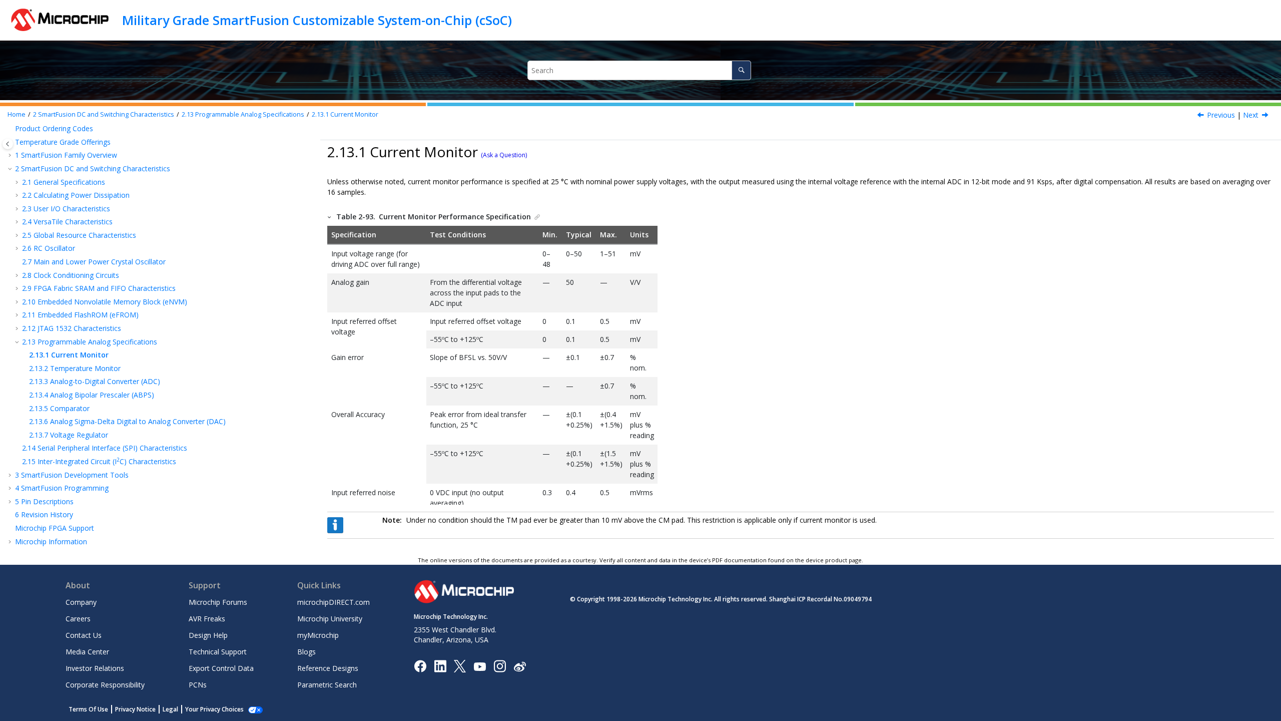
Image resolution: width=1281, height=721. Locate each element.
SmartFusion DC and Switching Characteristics (103, 114)
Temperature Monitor (75, 368)
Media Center (87, 651)
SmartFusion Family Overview (66, 155)
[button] (11, 155)
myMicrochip (318, 635)
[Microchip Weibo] (519, 666)
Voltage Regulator (68, 435)
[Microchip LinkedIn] (440, 665)
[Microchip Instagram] (499, 665)
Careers (78, 618)
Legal (170, 709)
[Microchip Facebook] (420, 665)
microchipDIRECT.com (333, 602)
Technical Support (218, 651)
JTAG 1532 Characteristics (71, 328)
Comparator (59, 408)
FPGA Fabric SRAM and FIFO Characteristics (99, 288)
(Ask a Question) (504, 155)
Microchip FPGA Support (54, 528)
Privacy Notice (135, 709)
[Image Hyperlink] (479, 666)
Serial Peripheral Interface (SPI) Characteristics (104, 448)
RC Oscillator (48, 248)
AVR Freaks (207, 618)
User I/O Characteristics (66, 208)
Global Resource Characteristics (79, 235)
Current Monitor (345, 114)
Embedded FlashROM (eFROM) (80, 314)
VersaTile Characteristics (67, 221)
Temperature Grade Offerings (63, 142)
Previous (1221, 115)
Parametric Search (327, 684)
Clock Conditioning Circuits (70, 275)
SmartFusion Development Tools (72, 475)
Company (81, 602)
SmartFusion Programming (62, 488)
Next (1250, 115)
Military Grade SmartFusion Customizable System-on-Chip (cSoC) (317, 20)
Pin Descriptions (44, 501)
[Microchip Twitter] (460, 665)
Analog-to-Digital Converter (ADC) (94, 381)
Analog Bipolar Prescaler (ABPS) (91, 395)
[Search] (741, 70)
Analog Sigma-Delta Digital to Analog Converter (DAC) (127, 421)
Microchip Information (51, 541)
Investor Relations (95, 668)
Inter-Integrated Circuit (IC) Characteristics (99, 461)
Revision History (44, 514)
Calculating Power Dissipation (76, 195)
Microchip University (329, 618)
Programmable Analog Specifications (243, 114)
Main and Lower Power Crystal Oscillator (94, 261)
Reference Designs (327, 668)
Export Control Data (221, 668)
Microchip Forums (218, 602)
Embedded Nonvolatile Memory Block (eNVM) (104, 301)
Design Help (208, 635)
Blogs (306, 651)
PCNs (198, 684)
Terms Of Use (88, 709)
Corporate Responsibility (105, 684)
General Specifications (63, 182)
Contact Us (84, 635)
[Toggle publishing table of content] (8, 144)
